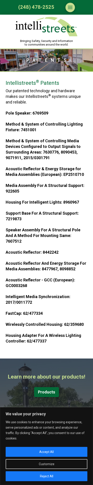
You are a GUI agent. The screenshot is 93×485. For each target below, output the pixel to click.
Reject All (46, 476)
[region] (46, 446)
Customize (46, 464)
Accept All (46, 452)
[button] (70, 7)
